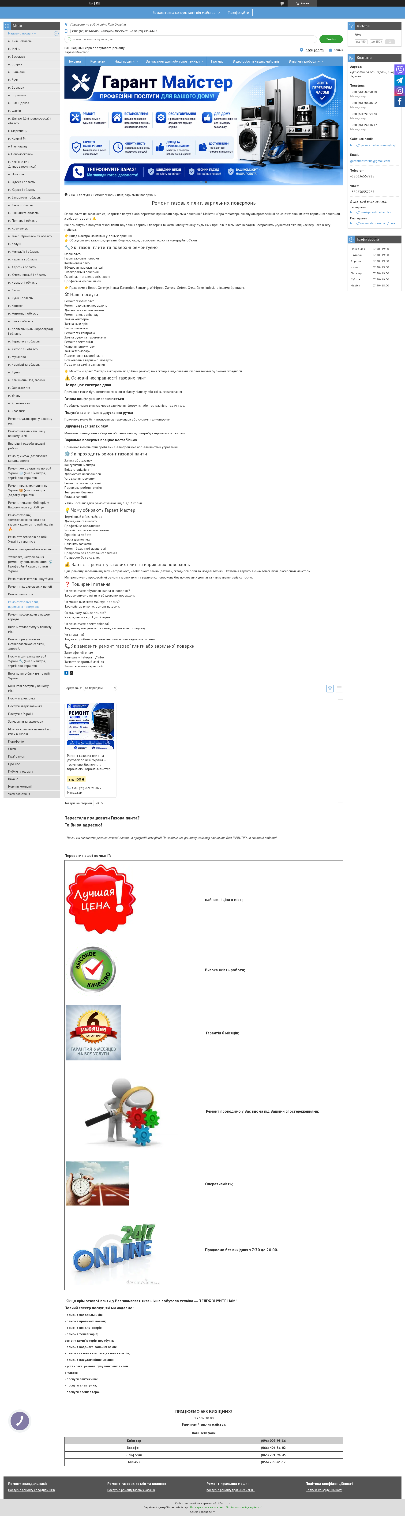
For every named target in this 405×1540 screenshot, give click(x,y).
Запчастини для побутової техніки (173, 61)
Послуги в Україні (20, 714)
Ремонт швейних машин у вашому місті (26, 433)
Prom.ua (224, 1503)
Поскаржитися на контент (207, 1507)
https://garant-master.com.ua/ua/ (372, 145)
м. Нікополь (16, 174)
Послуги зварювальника (25, 706)
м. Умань (14, 395)
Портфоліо (16, 741)
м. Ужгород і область (23, 349)
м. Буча (13, 80)
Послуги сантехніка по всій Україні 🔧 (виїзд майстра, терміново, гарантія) (27, 661)
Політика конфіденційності (324, 1490)
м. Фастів (14, 111)
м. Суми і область (20, 298)
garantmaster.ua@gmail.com (370, 161)
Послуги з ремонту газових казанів (131, 1490)
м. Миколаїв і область (23, 251)
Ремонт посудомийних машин (29, 549)
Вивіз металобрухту (304, 61)
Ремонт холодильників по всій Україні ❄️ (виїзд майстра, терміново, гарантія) (29, 473)
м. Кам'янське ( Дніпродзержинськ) (22, 164)
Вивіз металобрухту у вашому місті (30, 629)
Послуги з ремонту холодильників (31, 1490)
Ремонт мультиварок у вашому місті (30, 421)
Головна (75, 61)
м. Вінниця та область (23, 213)
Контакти (97, 61)
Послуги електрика (21, 698)
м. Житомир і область (23, 313)
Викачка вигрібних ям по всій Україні (29, 675)
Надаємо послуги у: (22, 33)
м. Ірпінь (14, 49)
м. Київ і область (19, 41)
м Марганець (17, 131)
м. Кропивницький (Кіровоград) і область (30, 331)
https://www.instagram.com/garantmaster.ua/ (374, 223)
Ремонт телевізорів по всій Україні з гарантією (27, 539)
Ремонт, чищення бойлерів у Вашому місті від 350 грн (28, 504)
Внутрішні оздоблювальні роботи (26, 445)
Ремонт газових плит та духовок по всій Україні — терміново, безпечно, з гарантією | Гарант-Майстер (89, 762)
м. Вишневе (16, 72)
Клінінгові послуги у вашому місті (28, 688)
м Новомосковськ (20, 154)
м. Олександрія (19, 388)
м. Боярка (15, 64)
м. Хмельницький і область (27, 275)
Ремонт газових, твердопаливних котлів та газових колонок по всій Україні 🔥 (30, 522)
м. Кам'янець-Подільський (26, 380)
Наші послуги (125, 61)
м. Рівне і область (20, 321)
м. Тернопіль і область (24, 341)
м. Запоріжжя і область (24, 197)
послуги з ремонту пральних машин (230, 1490)
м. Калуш (14, 244)
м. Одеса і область (21, 182)
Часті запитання (19, 794)
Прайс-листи (17, 756)
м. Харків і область (21, 190)
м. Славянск (16, 411)
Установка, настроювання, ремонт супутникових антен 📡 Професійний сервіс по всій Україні (30, 564)
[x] (71, 673)
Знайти (331, 39)
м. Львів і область (20, 205)
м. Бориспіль (17, 95)
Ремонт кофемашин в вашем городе (29, 616)
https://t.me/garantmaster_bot (371, 212)
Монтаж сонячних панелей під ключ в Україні (30, 731)
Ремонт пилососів (20, 594)
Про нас (14, 764)
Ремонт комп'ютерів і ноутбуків (30, 579)
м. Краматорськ (19, 403)
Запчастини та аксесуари (25, 721)
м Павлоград (17, 146)
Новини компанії (20, 786)
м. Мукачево (17, 357)
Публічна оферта (20, 771)
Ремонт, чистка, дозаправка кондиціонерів (27, 458)
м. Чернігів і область (22, 259)
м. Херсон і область (22, 267)
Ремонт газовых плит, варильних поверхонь (23, 604)
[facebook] (66, 673)
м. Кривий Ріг (17, 138)
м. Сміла (14, 290)
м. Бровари (16, 87)
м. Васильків (16, 56)
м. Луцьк (14, 372)
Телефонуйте (238, 12)
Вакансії (13, 779)
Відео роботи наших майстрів (256, 61)
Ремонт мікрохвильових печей (30, 586)
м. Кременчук (18, 228)
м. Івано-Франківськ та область (30, 236)
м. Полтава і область (22, 220)
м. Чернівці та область (24, 364)
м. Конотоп (15, 306)
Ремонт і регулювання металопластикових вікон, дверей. (26, 644)
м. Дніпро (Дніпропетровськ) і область (29, 120)
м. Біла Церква (18, 103)
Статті (12, 749)
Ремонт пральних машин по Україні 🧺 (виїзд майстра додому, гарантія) (28, 490)
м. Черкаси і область (22, 282)
